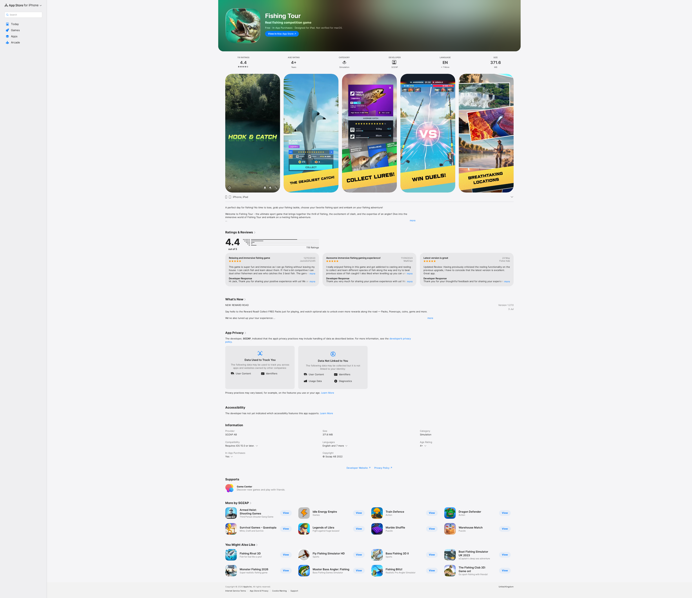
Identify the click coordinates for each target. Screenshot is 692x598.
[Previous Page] (221, 133)
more (413, 220)
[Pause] (265, 187)
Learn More (327, 392)
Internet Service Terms (235, 591)
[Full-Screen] (276, 187)
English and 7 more (333, 445)
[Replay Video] (229, 187)
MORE (312, 273)
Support (294, 591)
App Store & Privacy (259, 591)
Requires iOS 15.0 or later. (239, 445)
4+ (421, 445)
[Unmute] (270, 187)
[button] (23, 24)
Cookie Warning (279, 591)
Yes (227, 456)
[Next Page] (517, 133)
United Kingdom (506, 587)
